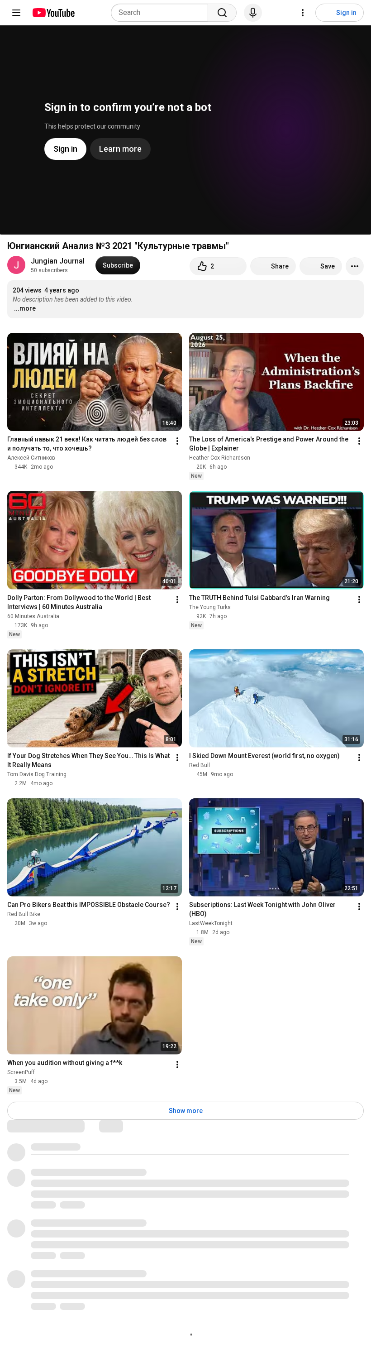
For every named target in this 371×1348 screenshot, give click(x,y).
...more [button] (25, 308)
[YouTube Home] (53, 12)
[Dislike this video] (234, 266)
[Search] (222, 13)
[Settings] (302, 12)
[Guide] (16, 12)
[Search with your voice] (253, 13)
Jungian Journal (58, 261)
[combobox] (162, 12)
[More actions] (355, 266)
